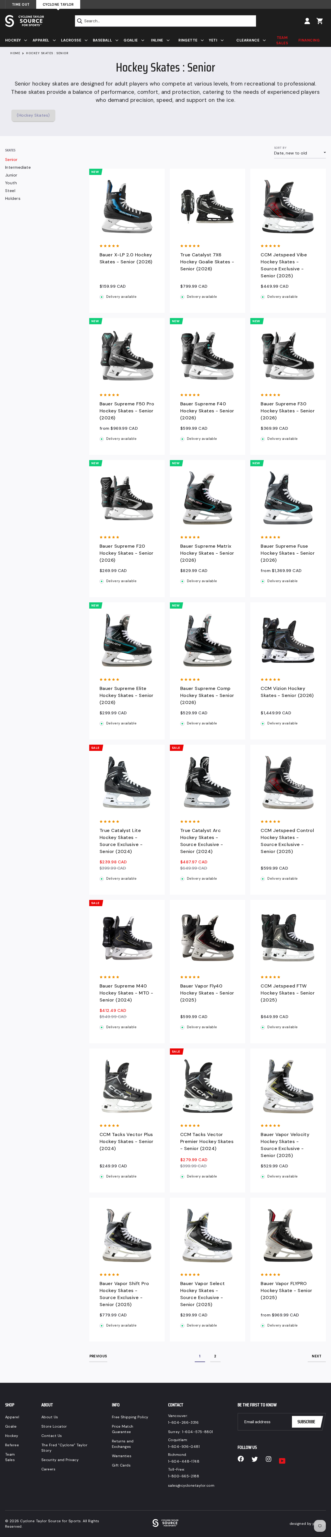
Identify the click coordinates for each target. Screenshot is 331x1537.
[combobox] (165, 21)
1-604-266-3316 (183, 1422)
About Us (49, 1417)
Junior (11, 175)
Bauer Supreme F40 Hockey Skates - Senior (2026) (207, 411)
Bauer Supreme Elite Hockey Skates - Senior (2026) (127, 695)
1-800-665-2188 (183, 1476)
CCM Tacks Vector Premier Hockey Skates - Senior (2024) (207, 1141)
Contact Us (51, 1435)
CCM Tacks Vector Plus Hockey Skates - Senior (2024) (127, 1141)
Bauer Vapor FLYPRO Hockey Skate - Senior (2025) (286, 1290)
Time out (21, 4)
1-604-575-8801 (197, 1431)
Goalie (11, 1426)
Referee (12, 1445)
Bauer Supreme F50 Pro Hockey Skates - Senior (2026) (127, 411)
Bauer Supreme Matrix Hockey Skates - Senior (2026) (207, 553)
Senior (11, 160)
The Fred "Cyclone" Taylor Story (64, 1448)
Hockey (11, 1435)
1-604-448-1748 (183, 1461)
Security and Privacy (60, 1459)
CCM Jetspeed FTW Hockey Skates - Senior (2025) (288, 993)
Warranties (122, 1456)
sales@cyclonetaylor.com (191, 1485)
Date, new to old (290, 153)
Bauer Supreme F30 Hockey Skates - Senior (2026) (288, 411)
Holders (12, 198)
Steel (10, 191)
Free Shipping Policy (130, 1417)
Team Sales (10, 1457)
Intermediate (18, 167)
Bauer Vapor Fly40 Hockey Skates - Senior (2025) (207, 993)
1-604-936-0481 (184, 1446)
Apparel (12, 1417)
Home (15, 53)
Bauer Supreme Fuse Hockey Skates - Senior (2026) (288, 553)
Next (317, 1356)
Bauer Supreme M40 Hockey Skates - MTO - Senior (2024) (126, 993)
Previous (98, 1356)
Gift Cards (121, 1465)
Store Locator (54, 1426)
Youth (11, 183)
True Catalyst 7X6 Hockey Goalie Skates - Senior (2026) (207, 262)
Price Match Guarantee (122, 1429)
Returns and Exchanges (123, 1444)
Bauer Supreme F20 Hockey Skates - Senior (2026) (127, 553)
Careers (48, 1469)
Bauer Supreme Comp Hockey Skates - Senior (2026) (207, 695)
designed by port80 (308, 1523)
